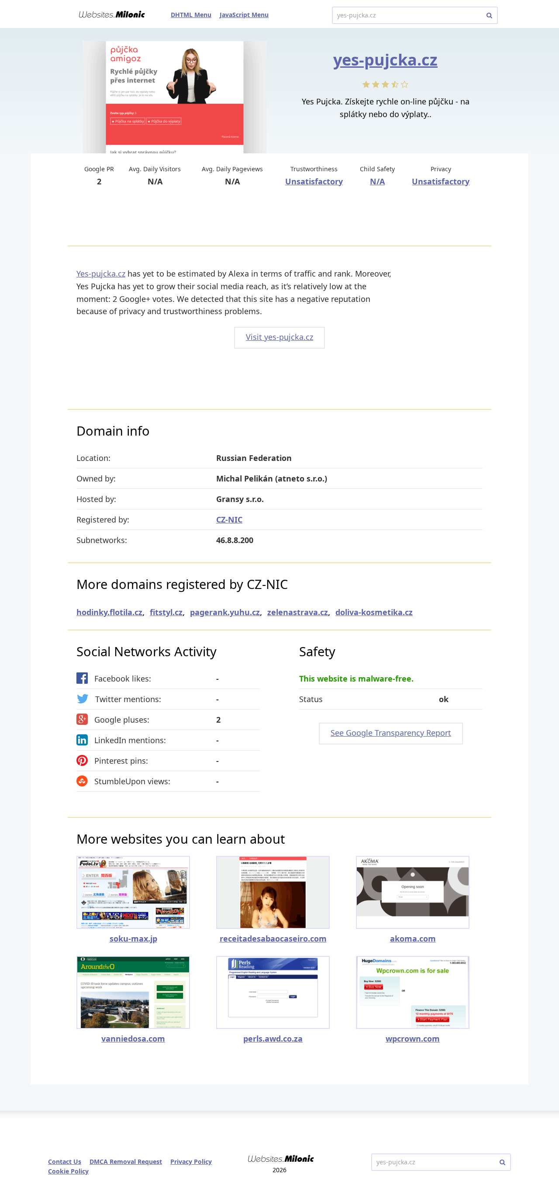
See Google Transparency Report (391, 732)
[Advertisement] (279, 217)
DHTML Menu (191, 14)
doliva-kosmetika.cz (374, 612)
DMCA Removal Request (126, 1161)
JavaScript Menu (244, 14)
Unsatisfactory (314, 181)
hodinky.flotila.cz (109, 612)
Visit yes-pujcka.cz (279, 337)
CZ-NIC (229, 519)
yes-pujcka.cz (385, 59)
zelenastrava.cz (297, 612)
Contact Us (64, 1161)
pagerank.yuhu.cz (225, 612)
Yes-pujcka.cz (100, 273)
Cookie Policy (68, 1171)
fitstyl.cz (166, 612)
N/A (377, 181)
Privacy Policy (191, 1161)
